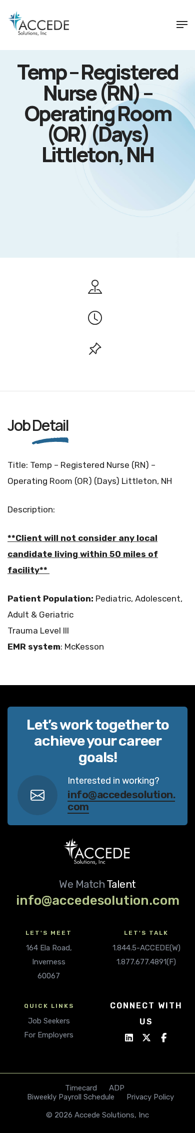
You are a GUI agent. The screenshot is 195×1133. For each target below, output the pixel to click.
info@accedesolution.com (121, 800)
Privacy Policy (150, 1096)
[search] (164, 25)
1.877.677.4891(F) (146, 961)
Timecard (81, 1087)
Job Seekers (49, 1020)
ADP (116, 1087)
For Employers (49, 1034)
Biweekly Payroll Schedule (70, 1096)
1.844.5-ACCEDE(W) (146, 947)
